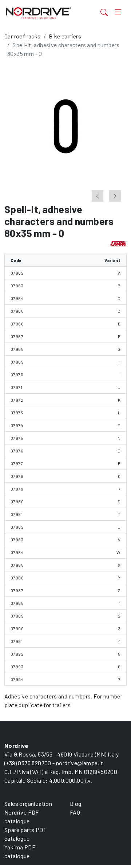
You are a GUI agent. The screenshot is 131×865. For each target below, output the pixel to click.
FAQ (75, 812)
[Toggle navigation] (118, 12)
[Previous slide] (97, 196)
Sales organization (28, 803)
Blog (76, 803)
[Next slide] (115, 196)
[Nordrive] (45, 12)
